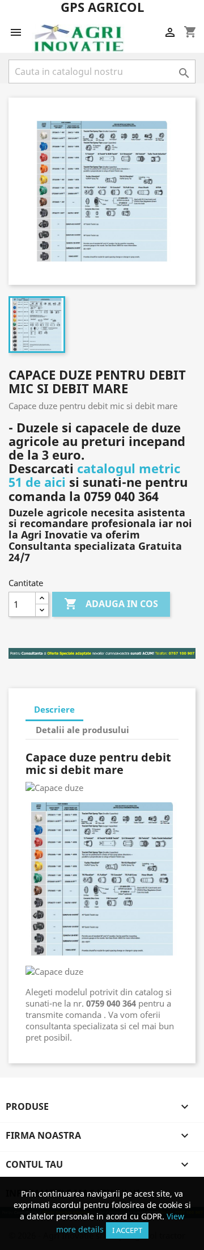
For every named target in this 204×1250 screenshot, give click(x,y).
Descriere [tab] (54, 709)
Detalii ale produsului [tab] (82, 729)
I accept (127, 1230)
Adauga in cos (111, 604)
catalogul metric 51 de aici (94, 475)
